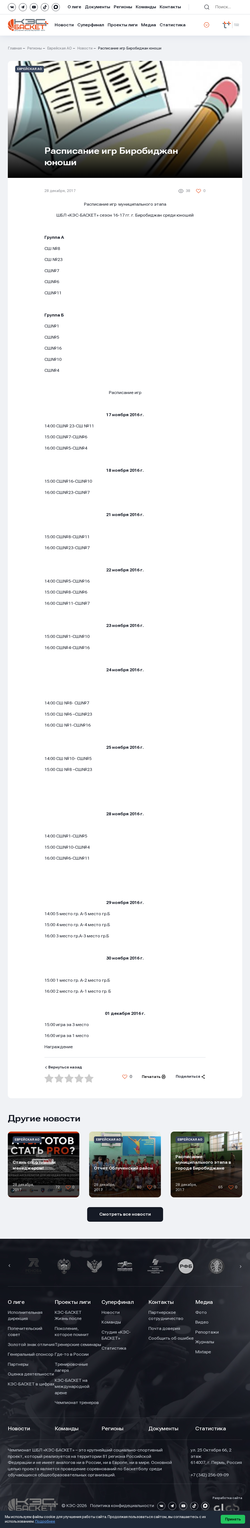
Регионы (123, 6)
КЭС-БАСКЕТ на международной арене (72, 1386)
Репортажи (207, 1332)
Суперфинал (90, 24)
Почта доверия (164, 1328)
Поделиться (188, 1076)
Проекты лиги (73, 1302)
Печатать (151, 1077)
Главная (15, 48)
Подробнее (45, 1521)
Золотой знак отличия (31, 1344)
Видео (201, 1322)
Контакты (170, 6)
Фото (201, 1312)
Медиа (148, 24)
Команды (146, 6)
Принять (233, 1519)
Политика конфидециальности (122, 1505)
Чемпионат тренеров (77, 1402)
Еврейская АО (59, 48)
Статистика (173, 24)
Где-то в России (72, 1354)
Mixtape (203, 1351)
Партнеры (18, 1364)
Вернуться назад (65, 1067)
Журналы (204, 1341)
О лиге (74, 6)
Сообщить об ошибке (171, 1338)
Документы (97, 6)
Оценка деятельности (31, 1374)
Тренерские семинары (78, 1344)
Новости (64, 24)
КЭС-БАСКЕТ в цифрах (31, 1384)
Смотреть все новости (125, 1214)
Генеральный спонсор (30, 1354)
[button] (10, 1266)
